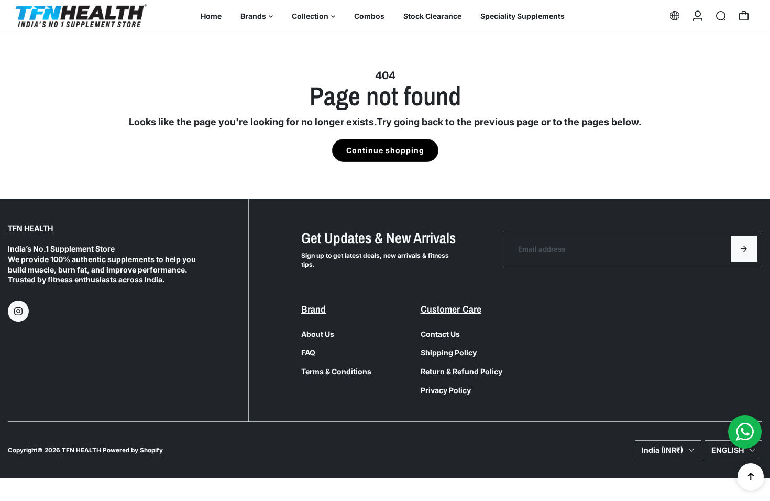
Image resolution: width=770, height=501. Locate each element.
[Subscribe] (743, 249)
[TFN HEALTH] (81, 15)
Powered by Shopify (133, 450)
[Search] (720, 15)
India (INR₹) (662, 449)
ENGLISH (727, 449)
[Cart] (743, 15)
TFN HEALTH (30, 228)
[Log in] (697, 15)
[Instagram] (18, 311)
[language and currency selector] (674, 15)
